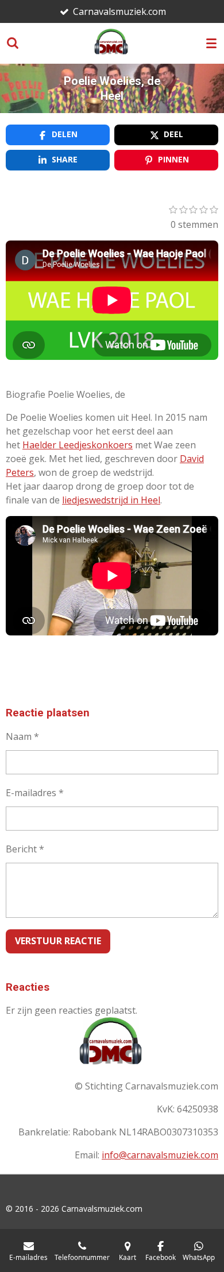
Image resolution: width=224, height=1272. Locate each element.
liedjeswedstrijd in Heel (111, 500)
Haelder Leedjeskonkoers (77, 445)
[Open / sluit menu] (211, 43)
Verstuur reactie (58, 940)
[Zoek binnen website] (12, 43)
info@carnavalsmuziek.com (160, 1155)
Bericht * (25, 849)
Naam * (22, 736)
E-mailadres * (35, 792)
